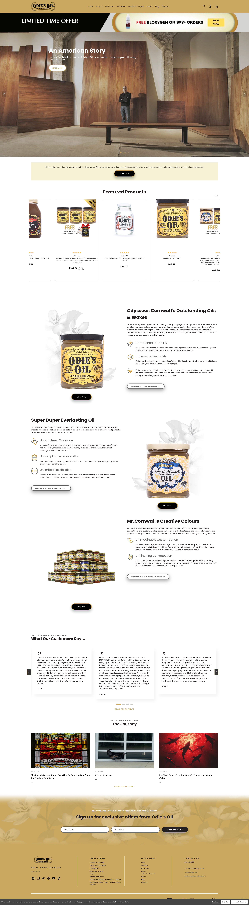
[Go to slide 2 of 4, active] (123, 153)
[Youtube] (52, 877)
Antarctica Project (136, 6)
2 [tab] (123, 704)
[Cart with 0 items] (216, 6)
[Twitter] (42, 877)
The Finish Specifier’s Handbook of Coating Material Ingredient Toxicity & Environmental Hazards (105, 882)
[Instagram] (37, 877)
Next (245, 94)
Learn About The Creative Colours (148, 577)
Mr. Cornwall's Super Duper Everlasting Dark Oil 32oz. (29, 258)
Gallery (149, 6)
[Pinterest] (47, 877)
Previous (4, 94)
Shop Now (81, 397)
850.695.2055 (189, 862)
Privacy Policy (94, 868)
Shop (98, 6)
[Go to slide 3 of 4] (126, 153)
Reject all (225, 902)
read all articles (124, 786)
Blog (157, 6)
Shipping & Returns (96, 871)
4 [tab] (132, 704)
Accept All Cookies (239, 902)
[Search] (204, 6)
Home (90, 6)
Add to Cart (28, 277)
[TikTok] (58, 877)
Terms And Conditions (98, 865)
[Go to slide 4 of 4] (129, 153)
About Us (109, 6)
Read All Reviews (124, 709)
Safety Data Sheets (97, 877)
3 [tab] (127, 704)
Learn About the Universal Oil (145, 386)
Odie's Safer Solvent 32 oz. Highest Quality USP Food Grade (124, 259)
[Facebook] (32, 877)
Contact (165, 6)
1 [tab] (118, 704)
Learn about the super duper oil (51, 488)
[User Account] (210, 6)
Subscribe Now (174, 829)
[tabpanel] (62, 671)
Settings (215, 902)
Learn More (120, 6)
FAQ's (92, 874)
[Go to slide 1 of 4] (121, 153)
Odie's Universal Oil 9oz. (172, 258)
